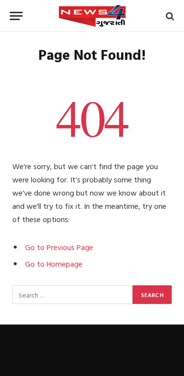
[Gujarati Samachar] (92, 16)
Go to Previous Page (59, 247)
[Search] (169, 16)
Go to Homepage (53, 264)
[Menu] (16, 16)
